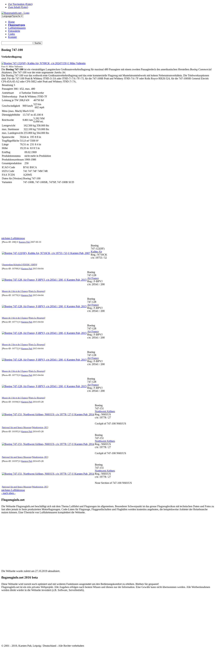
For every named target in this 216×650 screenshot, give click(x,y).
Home (11, 21)
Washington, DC (39, 427)
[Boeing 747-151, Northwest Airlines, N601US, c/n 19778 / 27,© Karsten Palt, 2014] (48, 414)
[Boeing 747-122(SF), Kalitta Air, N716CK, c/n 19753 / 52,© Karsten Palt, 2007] (46, 253)
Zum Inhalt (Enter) (18, 7)
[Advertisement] (102, 210)
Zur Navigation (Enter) (20, 4)
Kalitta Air (96, 251)
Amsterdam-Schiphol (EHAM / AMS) (19, 264)
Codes (11, 34)
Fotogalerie (14, 30)
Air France (93, 278)
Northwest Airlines (105, 411)
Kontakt (12, 37)
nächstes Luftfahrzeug (13, 238)
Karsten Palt (24, 242)
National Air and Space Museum (16, 427)
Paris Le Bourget (36, 291)
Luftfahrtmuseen (17, 27)
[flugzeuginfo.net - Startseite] (15, 12)
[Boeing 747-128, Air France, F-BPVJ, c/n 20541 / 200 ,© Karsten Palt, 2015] (44, 279)
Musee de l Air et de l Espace (15, 291)
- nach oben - (8, 493)
